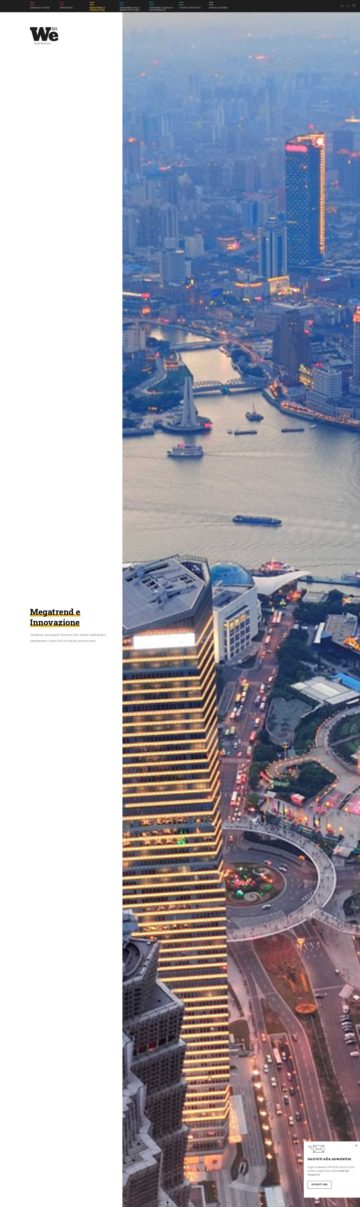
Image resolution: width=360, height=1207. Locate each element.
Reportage (66, 8)
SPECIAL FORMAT (218, 8)
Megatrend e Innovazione (97, 9)
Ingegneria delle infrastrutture (129, 9)
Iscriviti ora (319, 1184)
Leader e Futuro (40, 8)
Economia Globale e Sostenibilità (161, 9)
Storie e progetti (190, 8)
